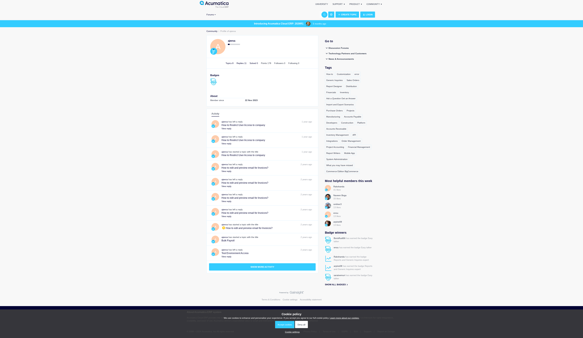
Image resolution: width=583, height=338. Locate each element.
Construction (347, 123)
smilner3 (337, 204)
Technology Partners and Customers (348, 53)
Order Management (351, 141)
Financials (331, 92)
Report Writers (333, 153)
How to (329, 74)
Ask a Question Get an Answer (341, 98)
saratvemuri (339, 275)
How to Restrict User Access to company (243, 125)
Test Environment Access (235, 253)
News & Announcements (341, 59)
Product (354, 4)
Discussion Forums (339, 48)
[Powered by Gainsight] (291, 293)
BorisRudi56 (339, 238)
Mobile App (349, 153)
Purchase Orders (334, 110)
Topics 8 (230, 63)
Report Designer (334, 86)
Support (337, 4)
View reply (226, 128)
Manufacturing (333, 116)
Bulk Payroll (228, 240)
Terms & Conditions (271, 299)
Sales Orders (353, 80)
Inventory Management (337, 135)
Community (373, 4)
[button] (347, 15)
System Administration (337, 159)
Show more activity (262, 267)
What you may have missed (339, 165)
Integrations (332, 141)
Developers (331, 123)
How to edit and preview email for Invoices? (245, 167)
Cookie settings (290, 299)
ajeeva (231, 40)
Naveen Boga (339, 195)
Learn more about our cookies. (344, 318)
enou (335, 213)
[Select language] (331, 15)
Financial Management (359, 147)
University (321, 4)
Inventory (344, 92)
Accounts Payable (352, 116)
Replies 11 (242, 63)
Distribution (351, 86)
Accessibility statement (311, 299)
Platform (361, 123)
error (357, 74)
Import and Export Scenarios (340, 104)
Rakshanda (338, 186)
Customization (344, 74)
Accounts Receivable (336, 129)
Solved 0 (254, 63)
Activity (215, 113)
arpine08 (337, 222)
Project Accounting (335, 147)
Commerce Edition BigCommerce (342, 171)
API (354, 135)
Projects (350, 110)
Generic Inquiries (334, 80)
